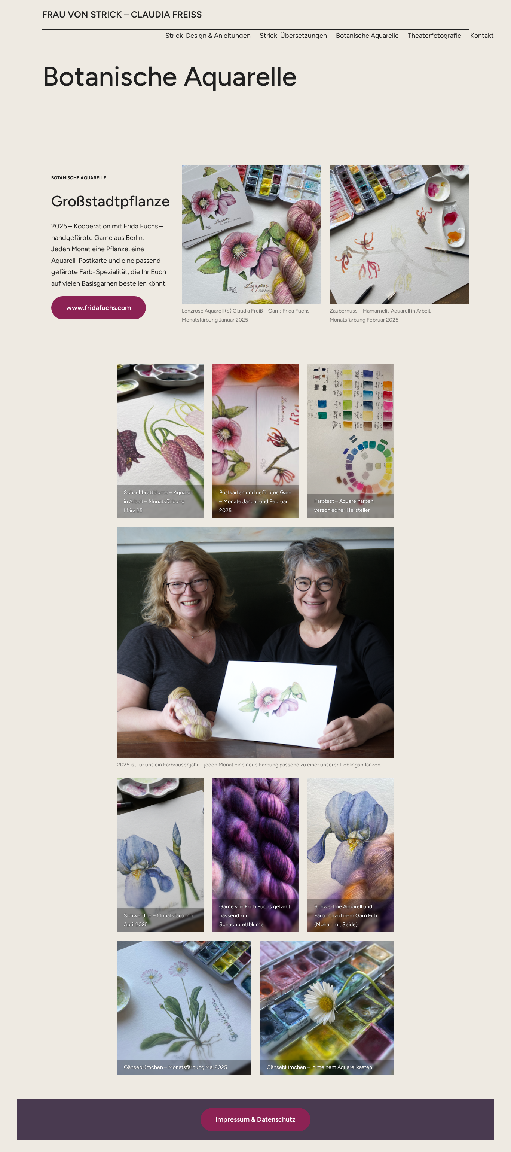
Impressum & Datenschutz (255, 1119)
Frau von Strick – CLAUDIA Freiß (122, 14)
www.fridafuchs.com (98, 308)
